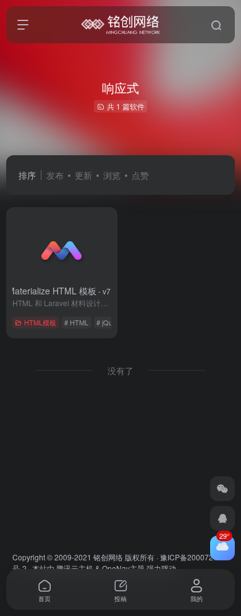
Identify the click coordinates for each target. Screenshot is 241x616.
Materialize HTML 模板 (62, 290)
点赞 (140, 175)
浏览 (111, 175)
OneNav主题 (123, 568)
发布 (55, 175)
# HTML (76, 322)
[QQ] (222, 518)
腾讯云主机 (74, 568)
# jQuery (109, 322)
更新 (83, 175)
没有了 (120, 370)
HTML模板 (40, 322)
